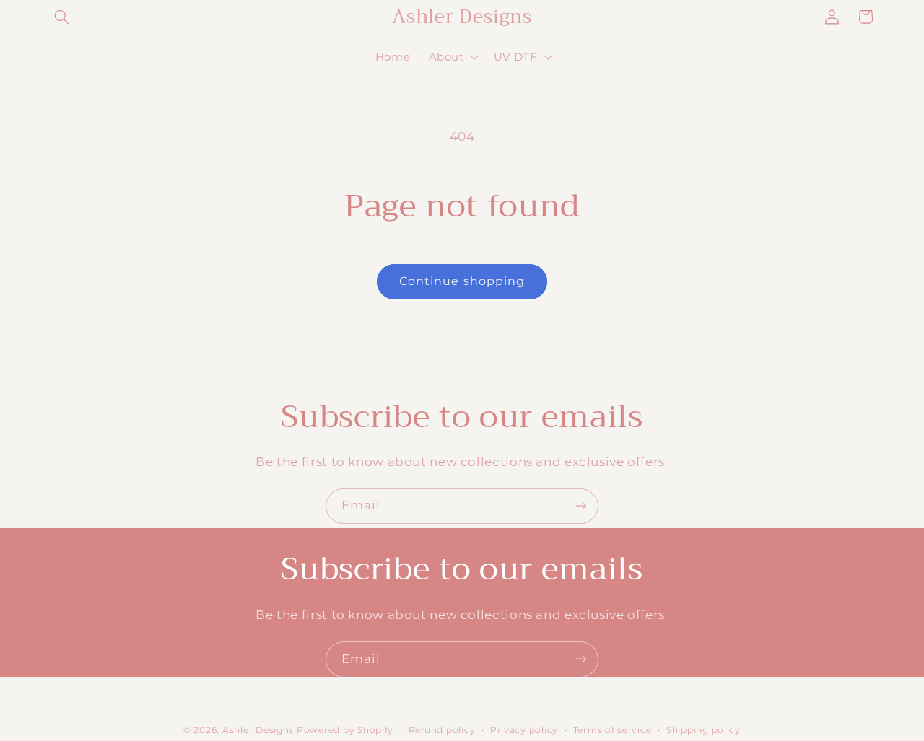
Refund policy (442, 730)
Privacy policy (524, 730)
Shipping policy (703, 730)
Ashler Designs (258, 730)
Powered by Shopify (345, 730)
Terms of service (612, 730)
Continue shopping (462, 281)
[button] (62, 16)
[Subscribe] (581, 506)
